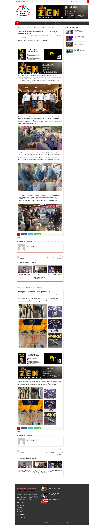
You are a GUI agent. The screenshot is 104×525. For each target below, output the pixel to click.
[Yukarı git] (101, 522)
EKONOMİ (47, 35)
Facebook (24, 234)
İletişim (28, 1)
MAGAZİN (51, 35)
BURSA (43, 35)
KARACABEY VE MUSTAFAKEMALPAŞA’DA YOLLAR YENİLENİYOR (79, 50)
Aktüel (40, 35)
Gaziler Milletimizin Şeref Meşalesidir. (25, 451)
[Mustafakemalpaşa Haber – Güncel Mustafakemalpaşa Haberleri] (23, 17)
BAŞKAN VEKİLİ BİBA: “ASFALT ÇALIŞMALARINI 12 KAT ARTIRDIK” (79, 38)
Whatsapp (38, 234)
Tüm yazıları (32, 246)
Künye (33, 1)
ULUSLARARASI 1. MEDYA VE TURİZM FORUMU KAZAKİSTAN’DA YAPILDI (79, 31)
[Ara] (88, 1)
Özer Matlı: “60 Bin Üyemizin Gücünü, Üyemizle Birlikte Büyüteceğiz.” (80, 44)
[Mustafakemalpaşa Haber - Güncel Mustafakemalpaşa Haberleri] (17, 23)
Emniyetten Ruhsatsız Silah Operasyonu (25, 257)
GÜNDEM (47, 294)
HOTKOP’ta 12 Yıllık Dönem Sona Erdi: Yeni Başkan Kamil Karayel (24, 276)
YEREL (19, 37)
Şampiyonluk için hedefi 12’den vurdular (54, 257)
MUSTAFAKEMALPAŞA (57, 35)
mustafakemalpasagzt (24, 35)
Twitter (31, 234)
